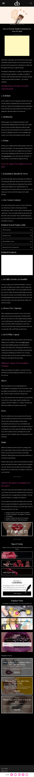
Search (31, 3)
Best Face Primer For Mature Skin (11, 247)
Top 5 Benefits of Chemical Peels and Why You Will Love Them (17, 609)
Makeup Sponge (7, 229)
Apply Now (17, 593)
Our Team (4, 768)
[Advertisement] (17, 46)
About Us (4, 771)
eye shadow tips (10, 556)
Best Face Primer (7, 235)
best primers (7, 156)
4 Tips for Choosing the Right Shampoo (17, 621)
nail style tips (9, 572)
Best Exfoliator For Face (8, 241)
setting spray (25, 342)
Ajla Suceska (13, 24)
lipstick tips (8, 564)
